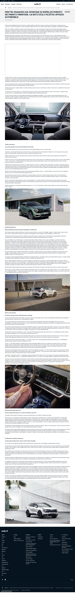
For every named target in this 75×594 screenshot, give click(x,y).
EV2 (2, 538)
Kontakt (63, 540)
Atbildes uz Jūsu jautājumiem (31, 550)
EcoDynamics (40, 536)
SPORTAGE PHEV (5, 564)
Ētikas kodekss (64, 544)
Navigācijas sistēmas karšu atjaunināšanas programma (31, 554)
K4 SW (3, 555)
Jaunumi (63, 4)
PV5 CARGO (4, 573)
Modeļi (2, 4)
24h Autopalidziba (29, 552)
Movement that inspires (66, 538)
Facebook (2, 579)
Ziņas (9, 0)
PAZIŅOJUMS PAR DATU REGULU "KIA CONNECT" (10, 590)
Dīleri (15, 536)
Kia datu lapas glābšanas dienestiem (66, 546)
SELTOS (3, 558)
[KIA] (37, 4)
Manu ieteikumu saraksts (30, 539)
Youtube (5, 579)
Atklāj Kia (58, 4)
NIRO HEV (3, 549)
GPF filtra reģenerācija (30, 560)
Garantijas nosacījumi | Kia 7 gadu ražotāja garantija (31, 544)
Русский (72, 0)
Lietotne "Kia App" (29, 558)
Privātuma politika (65, 550)
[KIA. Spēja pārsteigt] (5, 531)
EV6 (2, 556)
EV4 (2, 545)
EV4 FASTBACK (4, 547)
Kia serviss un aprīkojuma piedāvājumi (30, 537)
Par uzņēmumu (69, 4)
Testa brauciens (3, 0)
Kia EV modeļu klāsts (54, 538)
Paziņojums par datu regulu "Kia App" (31, 563)
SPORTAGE (4, 560)
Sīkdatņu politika (65, 552)
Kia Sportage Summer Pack (55, 544)
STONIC (3, 540)
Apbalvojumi (40, 538)
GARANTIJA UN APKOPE (25, 590)
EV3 (2, 544)
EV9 (2, 571)
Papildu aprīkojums (17, 538)
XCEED (3, 542)
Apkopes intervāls (29, 546)
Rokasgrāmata (28, 557)
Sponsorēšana (64, 542)
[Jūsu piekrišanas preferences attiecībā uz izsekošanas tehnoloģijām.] (6, 592)
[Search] (69, 1)
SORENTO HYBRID (5, 569)
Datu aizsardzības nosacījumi (67, 549)
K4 (2, 553)
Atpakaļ (66, 11)
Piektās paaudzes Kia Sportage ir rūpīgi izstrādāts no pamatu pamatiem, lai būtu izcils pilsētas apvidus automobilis (36, 7)
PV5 (2, 575)
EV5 (2, 566)
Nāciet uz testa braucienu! (19, 540)
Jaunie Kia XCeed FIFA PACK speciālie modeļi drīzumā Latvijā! (55, 541)
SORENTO (4, 567)
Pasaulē (72, 579)
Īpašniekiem (19, 4)
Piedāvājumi (7, 4)
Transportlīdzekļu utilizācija (31, 548)
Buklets (13, 0)
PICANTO (3, 536)
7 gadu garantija (29, 541)
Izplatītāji (13, 4)
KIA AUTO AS (5, 7)
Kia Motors (64, 536)
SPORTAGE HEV (5, 562)
